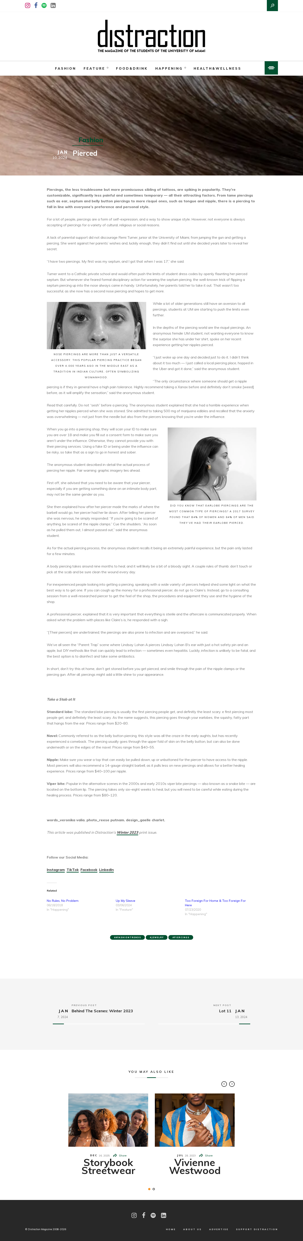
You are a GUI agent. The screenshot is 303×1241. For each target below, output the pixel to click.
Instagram (56, 869)
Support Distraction (257, 1229)
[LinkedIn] (53, 5)
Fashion (65, 68)
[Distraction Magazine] (151, 36)
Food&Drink (132, 68)
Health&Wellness (217, 68)
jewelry (158, 937)
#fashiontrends (128, 937)
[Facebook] (35, 5)
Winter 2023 (127, 832)
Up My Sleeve (125, 901)
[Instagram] (27, 5)
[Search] (272, 5)
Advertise (218, 1229)
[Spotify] (44, 5)
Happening (169, 68)
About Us (192, 1229)
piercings (181, 937)
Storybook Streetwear (108, 1166)
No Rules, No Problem (63, 901)
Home (171, 1229)
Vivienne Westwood (195, 1166)
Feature (94, 68)
